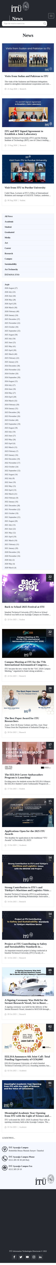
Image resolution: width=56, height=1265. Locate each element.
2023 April (10, 443)
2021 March (11, 541)
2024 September (12, 377)
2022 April (10, 490)
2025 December (12, 319)
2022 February (11, 498)
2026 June (10, 296)
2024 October (11, 374)
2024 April (10, 397)
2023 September (12, 424)
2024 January (11, 409)
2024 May (10, 393)
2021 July (10, 525)
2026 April (10, 304)
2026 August (11, 288)
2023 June (10, 436)
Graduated (9, 232)
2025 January (11, 362)
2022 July (10, 478)
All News (9, 216)
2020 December (12, 552)
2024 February (12, 405)
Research (9, 253)
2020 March (10, 568)
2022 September (12, 471)
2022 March (11, 494)
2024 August (11, 381)
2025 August (11, 335)
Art (6, 243)
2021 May (10, 533)
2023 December (12, 412)
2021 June (10, 529)
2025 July (10, 339)
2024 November (12, 370)
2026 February (12, 311)
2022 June (10, 482)
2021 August (11, 521)
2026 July (10, 292)
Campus (8, 259)
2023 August (11, 428)
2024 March (11, 401)
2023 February (11, 451)
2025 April (10, 350)
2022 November (12, 463)
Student (8, 227)
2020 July (10, 560)
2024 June (10, 389)
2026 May (10, 300)
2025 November (12, 323)
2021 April (10, 537)
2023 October (11, 420)
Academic (9, 222)
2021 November (12, 509)
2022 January (11, 502)
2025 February (12, 358)
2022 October (11, 467)
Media (7, 237)
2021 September (12, 517)
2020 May (10, 564)
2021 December (12, 506)
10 (12, 1138)
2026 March (11, 308)
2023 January (11, 455)
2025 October (11, 327)
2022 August (11, 475)
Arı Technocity (11, 269)
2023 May (10, 440)
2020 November (12, 556)
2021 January (11, 548)
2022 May (10, 486)
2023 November (12, 416)
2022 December (12, 459)
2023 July (10, 432)
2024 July (10, 385)
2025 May (10, 346)
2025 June (10, 342)
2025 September (12, 331)
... (14, 1138)
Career (8, 248)
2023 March (11, 447)
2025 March (11, 354)
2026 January (11, 315)
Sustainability (11, 264)
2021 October (11, 513)
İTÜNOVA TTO (12, 275)
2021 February (12, 544)
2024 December (12, 366)
